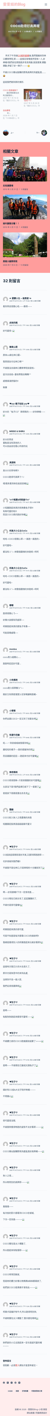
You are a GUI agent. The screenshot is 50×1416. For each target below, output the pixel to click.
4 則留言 (24, 227)
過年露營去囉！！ (11, 223)
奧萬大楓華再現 (10, 261)
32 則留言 (38, 31)
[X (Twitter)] (8, 1383)
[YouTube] (19, 1383)
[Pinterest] (15, 1383)
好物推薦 (25, 1391)
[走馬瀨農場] (25, 169)
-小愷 (40, 1409)
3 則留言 (24, 189)
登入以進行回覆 (36, 301)
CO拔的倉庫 (23, 55)
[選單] (46, 4)
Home (10, 1391)
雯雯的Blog (33, 1409)
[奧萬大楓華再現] (25, 244)
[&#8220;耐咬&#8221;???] (33, 94)
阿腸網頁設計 (41, 1413)
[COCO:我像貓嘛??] (13, 95)
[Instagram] (12, 1383)
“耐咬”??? (27, 100)
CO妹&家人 (28, 31)
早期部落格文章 (36, 1391)
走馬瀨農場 (8, 185)
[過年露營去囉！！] (25, 207)
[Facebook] (4, 1383)
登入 (17, 1365)
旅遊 (17, 1391)
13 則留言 (24, 265)
